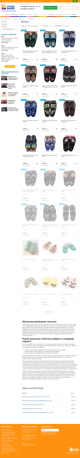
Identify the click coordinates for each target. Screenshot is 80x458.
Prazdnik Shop (74, 453)
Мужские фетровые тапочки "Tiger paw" (68, 121)
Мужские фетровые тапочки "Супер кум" (33, 404)
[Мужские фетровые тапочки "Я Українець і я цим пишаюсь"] (30, 143)
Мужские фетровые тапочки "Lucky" (30, 121)
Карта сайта (5, 453)
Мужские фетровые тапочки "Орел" (68, 156)
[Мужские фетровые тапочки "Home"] (69, 74)
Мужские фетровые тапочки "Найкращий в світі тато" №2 (49, 225)
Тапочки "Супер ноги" (67, 294)
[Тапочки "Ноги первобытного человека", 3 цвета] (50, 247)
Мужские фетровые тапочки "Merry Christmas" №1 (35, 396)
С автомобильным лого (8, 29)
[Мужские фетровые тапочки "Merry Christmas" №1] (30, 39)
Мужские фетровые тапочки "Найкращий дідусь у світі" (37, 400)
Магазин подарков (5, 18)
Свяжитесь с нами (7, 430)
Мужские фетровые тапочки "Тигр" (49, 156)
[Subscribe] (58, 430)
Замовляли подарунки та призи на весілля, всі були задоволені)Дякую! (9, 39)
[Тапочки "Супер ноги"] (69, 282)
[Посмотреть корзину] (75, 1)
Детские (4, 21)
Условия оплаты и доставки (9, 438)
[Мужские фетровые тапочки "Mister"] (69, 213)
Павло (3, 53)
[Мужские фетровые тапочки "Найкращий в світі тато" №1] (50, 74)
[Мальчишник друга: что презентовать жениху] (4, 85)
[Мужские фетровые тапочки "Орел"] (69, 143)
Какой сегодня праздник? (9, 450)
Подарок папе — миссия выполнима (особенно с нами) (13, 109)
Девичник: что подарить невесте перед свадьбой (13, 78)
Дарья (3, 45)
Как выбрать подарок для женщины (11, 102)
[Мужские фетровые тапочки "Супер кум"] (69, 39)
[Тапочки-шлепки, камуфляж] (30, 282)
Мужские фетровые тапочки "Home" (68, 86)
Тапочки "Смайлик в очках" (49, 294)
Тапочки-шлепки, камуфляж (30, 294)
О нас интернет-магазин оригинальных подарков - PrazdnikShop (9, 434)
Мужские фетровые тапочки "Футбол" (49, 121)
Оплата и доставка (31, 1)
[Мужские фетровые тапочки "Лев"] (69, 178)
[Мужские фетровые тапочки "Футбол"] (50, 108)
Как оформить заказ (6, 1)
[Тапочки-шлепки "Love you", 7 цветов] (69, 247)
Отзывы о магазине (8, 34)
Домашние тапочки (23, 18)
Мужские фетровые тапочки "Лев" (68, 190)
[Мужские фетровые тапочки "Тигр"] (50, 143)
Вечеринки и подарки (8, 448)
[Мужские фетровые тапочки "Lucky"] (30, 108)
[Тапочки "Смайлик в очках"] (50, 282)
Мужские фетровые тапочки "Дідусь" (32, 408)
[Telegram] (39, 7)
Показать (45, 25)
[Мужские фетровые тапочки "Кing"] (50, 178)
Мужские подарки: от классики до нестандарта (13, 94)
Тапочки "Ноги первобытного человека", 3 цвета (50, 260)
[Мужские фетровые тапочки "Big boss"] (30, 213)
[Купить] (37, 59)
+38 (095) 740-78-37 (27, 9)
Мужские (4, 24)
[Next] (52, 312)
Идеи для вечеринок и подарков (9, 72)
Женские (4, 26)
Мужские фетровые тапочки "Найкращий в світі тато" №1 (37, 412)
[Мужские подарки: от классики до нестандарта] (4, 94)
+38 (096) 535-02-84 (27, 6)
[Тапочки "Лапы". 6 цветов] (30, 247)
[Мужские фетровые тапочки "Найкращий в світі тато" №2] (50, 213)
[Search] (77, 7)
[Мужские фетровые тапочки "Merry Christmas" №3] (30, 178)
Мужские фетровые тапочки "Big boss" (30, 225)
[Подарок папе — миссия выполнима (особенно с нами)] (4, 109)
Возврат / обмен (16, 1)
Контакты (39, 1)
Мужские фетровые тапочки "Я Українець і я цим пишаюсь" (30, 156)
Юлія (2, 36)
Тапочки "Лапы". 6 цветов (30, 259)
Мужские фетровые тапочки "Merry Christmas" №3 (30, 190)
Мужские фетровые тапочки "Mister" (68, 225)
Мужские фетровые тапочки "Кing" (49, 190)
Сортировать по (59, 25)
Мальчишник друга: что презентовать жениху (12, 86)
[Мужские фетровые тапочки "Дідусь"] (30, 74)
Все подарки (14, 18)
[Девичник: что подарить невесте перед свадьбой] (4, 78)
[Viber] (37, 7)
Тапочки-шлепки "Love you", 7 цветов (69, 260)
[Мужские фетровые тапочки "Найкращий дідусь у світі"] (50, 39)
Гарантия (23, 1)
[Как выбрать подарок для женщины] (4, 102)
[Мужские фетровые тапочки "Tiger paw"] (69, 108)
